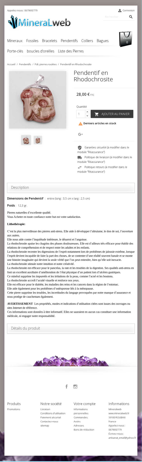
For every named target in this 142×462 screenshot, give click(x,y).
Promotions (13, 409)
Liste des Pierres (71, 51)
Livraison (45, 409)
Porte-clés (15, 51)
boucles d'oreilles (40, 51)
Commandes (81, 417)
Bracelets (49, 40)
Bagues (103, 40)
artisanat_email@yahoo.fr (122, 437)
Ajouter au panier (112, 114)
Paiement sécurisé (50, 417)
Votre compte (84, 403)
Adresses (79, 425)
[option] (37, 99)
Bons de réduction (84, 429)
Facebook (66, 386)
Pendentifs (69, 40)
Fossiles (32, 40)
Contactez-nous (49, 421)
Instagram (75, 386)
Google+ (80, 134)
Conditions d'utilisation (52, 413)
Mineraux (15, 40)
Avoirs (77, 421)
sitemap (44, 425)
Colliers (87, 40)
